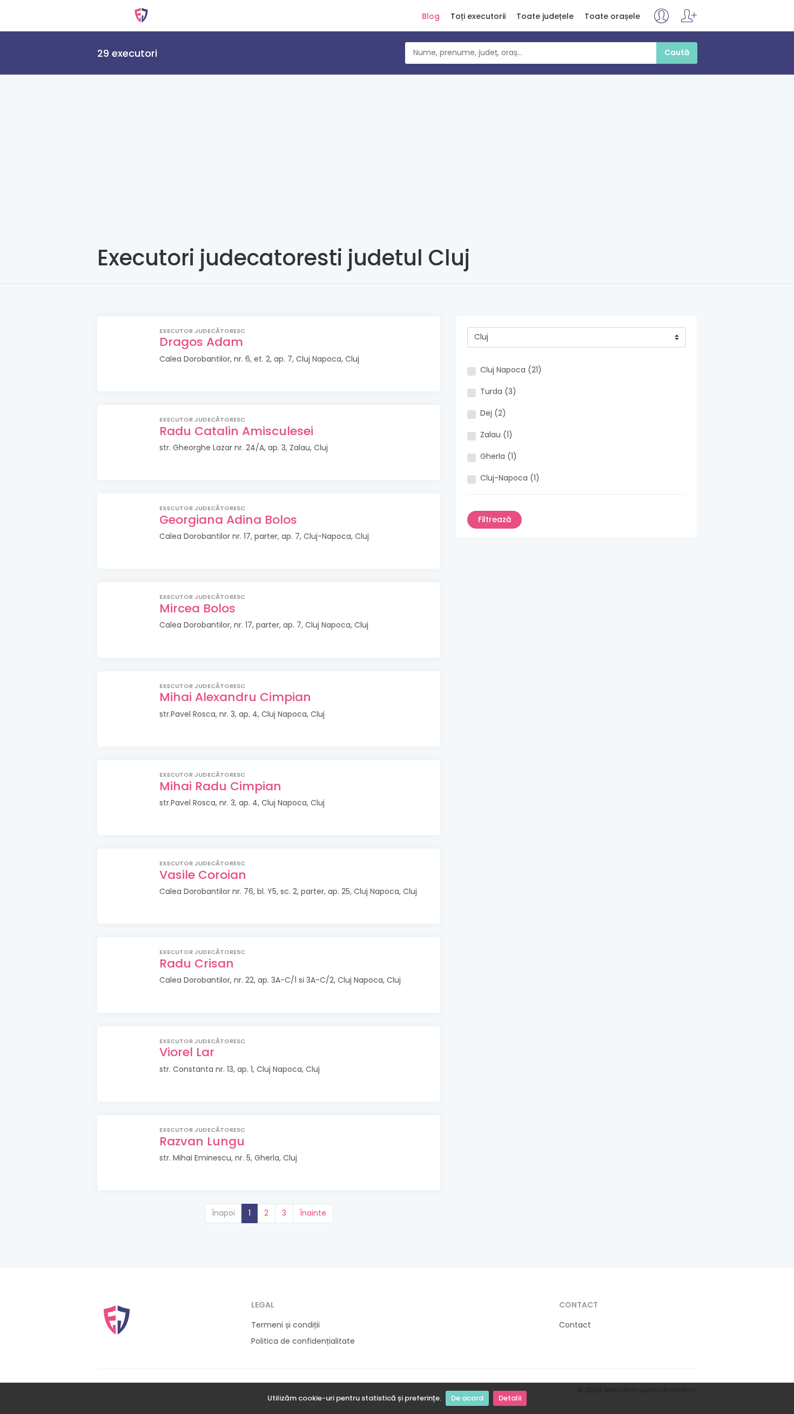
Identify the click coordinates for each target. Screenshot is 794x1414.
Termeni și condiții (285, 1325)
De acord (467, 1398)
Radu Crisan (196, 963)
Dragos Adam (201, 342)
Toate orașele (612, 16)
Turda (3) (498, 391)
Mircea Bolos (197, 608)
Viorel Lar (186, 1052)
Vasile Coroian (202, 874)
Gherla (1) (498, 456)
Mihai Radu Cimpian (220, 786)
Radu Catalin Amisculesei (236, 431)
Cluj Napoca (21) (511, 370)
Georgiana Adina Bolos (228, 519)
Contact (575, 1325)
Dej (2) (493, 413)
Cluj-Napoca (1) (510, 478)
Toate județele (545, 16)
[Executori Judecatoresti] (116, 1318)
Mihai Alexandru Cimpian (235, 697)
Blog (431, 16)
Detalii (510, 1398)
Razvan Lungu (202, 1141)
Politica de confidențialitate (303, 1341)
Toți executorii (478, 16)
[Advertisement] (397, 155)
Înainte (313, 1213)
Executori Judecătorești (141, 15)
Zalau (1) (496, 435)
